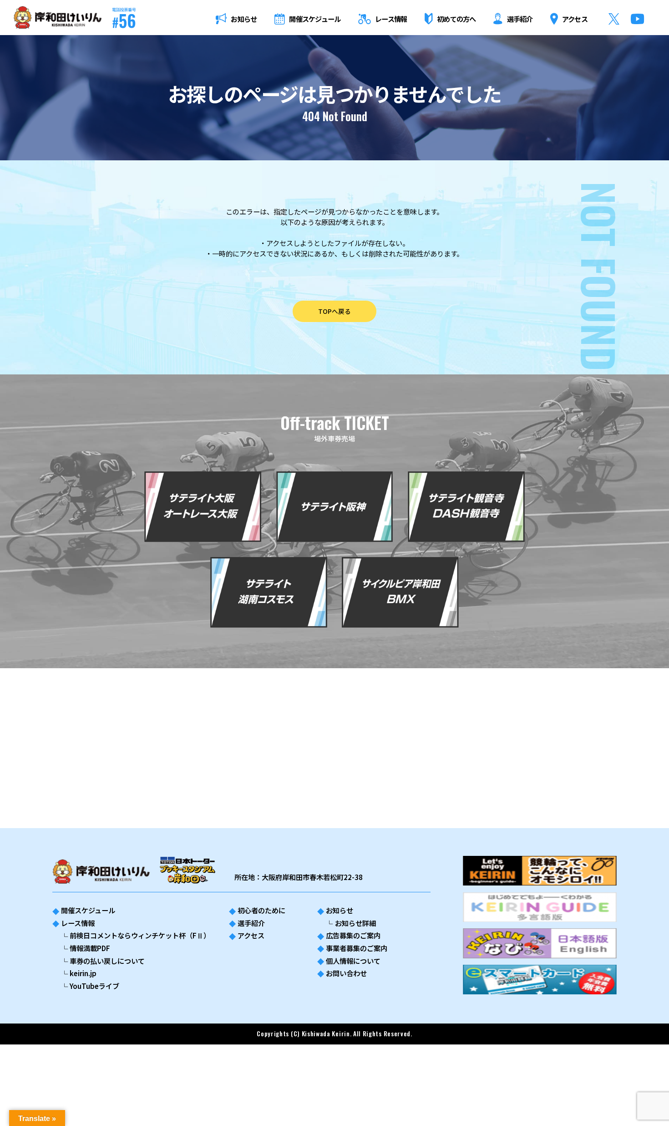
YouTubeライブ (94, 986)
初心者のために (261, 910)
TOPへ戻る (334, 311)
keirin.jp (83, 973)
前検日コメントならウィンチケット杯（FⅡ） (140, 935)
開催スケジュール (88, 910)
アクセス (251, 935)
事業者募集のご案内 (356, 948)
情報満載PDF (90, 948)
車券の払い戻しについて (107, 961)
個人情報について (353, 961)
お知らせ (339, 910)
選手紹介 (251, 923)
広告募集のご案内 (353, 935)
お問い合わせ (346, 973)
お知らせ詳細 (355, 923)
